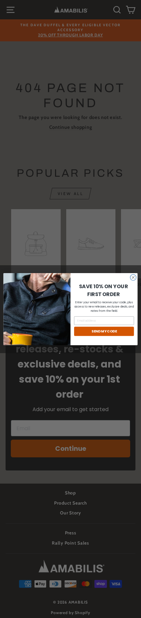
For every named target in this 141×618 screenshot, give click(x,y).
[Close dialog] (133, 277)
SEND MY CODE (104, 331)
